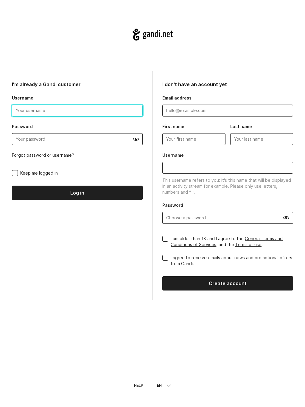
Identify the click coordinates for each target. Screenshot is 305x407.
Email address (177, 97)
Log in (77, 193)
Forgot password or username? (43, 155)
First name (173, 126)
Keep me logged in (39, 172)
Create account (228, 283)
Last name (241, 126)
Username (22, 97)
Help (138, 385)
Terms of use (248, 244)
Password (22, 126)
